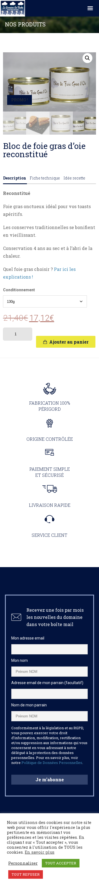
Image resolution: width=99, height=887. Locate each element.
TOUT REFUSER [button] (26, 874)
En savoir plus (39, 852)
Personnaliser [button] (23, 863)
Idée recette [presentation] (74, 178)
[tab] (15, 179)
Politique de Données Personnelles (51, 762)
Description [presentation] (14, 178)
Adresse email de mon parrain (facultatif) (47, 683)
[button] (87, 58)
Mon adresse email (27, 638)
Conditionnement (19, 290)
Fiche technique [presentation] (45, 178)
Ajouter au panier (69, 342)
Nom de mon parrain (29, 705)
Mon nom (19, 660)
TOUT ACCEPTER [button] (60, 863)
